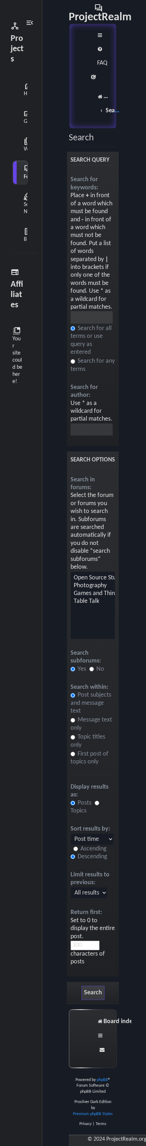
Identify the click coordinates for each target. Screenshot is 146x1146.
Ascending (92, 849)
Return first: (86, 912)
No (99, 669)
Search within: (89, 687)
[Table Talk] (92, 601)
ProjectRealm (100, 13)
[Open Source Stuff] (92, 578)
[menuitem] (102, 56)
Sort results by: (90, 829)
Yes (81, 669)
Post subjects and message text (91, 703)
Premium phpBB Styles (93, 1114)
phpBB (102, 1080)
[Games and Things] (92, 594)
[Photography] (92, 586)
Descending (91, 857)
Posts (83, 803)
